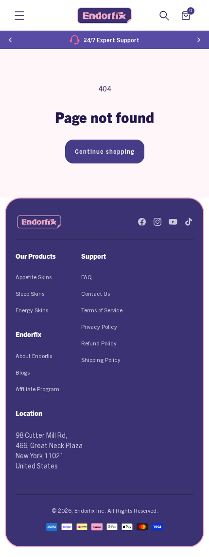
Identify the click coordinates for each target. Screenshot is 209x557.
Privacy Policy (99, 326)
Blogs (23, 372)
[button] (19, 15)
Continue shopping (105, 151)
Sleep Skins (30, 293)
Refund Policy (99, 342)
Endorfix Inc (89, 510)
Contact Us (95, 293)
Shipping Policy (101, 359)
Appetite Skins (34, 276)
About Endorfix (34, 355)
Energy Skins (32, 309)
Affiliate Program (37, 388)
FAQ (86, 276)
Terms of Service (101, 309)
